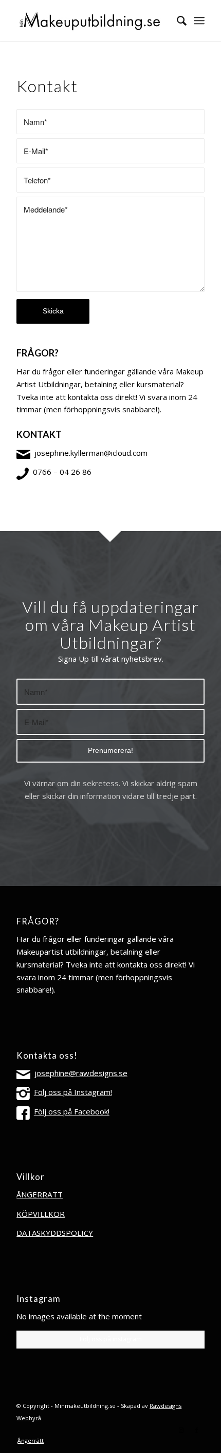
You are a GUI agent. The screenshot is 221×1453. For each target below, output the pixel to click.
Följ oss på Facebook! (71, 1111)
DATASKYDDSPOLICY (54, 1233)
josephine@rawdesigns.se (80, 1073)
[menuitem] (177, 20)
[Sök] (177, 20)
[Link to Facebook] (197, 1430)
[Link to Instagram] (181, 1430)
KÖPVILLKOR (40, 1214)
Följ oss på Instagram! (73, 1092)
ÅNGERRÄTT (39, 1194)
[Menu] (199, 20)
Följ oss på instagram (111, 1339)
